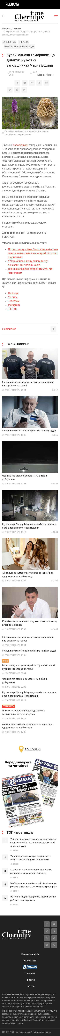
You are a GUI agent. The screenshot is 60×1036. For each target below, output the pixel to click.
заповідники (20, 145)
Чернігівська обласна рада (19, 46)
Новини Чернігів (30, 954)
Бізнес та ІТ (30, 960)
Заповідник (9, 42)
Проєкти (30, 979)
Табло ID (30, 973)
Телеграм (14, 300)
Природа (24, 42)
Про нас (30, 986)
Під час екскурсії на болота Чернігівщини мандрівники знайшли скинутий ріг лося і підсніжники (33, 253)
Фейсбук (13, 293)
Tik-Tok (12, 308)
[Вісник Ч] (30, 967)
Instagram (14, 304)
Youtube (13, 297)
